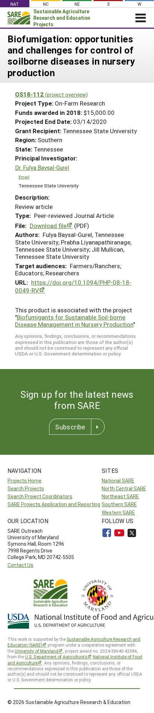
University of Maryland (36, 651)
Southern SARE (119, 504)
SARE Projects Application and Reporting (54, 504)
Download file (48, 226)
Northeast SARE (120, 496)
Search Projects (26, 488)
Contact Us (20, 564)
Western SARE (118, 512)
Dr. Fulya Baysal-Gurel (42, 167)
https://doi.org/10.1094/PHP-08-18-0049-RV (73, 286)
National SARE (118, 480)
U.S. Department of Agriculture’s (56, 657)
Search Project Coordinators (40, 496)
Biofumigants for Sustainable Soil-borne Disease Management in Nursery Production (74, 320)
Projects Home (25, 480)
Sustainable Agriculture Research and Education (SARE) (74, 642)
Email (24, 177)
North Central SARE (124, 488)
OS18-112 (51, 94)
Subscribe (70, 427)
